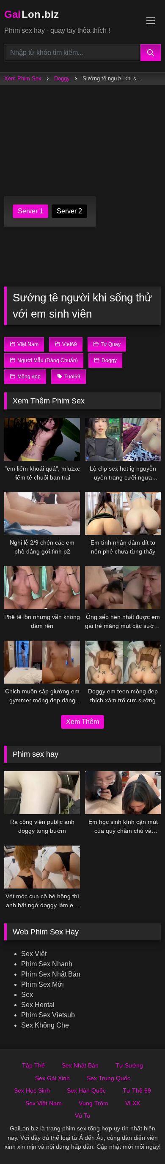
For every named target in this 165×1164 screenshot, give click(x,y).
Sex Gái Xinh (52, 1078)
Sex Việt (34, 953)
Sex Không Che (45, 1025)
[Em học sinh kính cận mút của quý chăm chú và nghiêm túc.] (123, 792)
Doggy (62, 78)
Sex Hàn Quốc (86, 1090)
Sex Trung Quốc (108, 1078)
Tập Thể (33, 1065)
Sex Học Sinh (32, 1090)
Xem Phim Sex (22, 78)
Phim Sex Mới (42, 984)
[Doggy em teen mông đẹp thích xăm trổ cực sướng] (123, 662)
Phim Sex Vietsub (48, 1015)
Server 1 (30, 211)
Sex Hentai (38, 1004)
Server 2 (69, 211)
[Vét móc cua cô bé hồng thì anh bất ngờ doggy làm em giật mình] (42, 867)
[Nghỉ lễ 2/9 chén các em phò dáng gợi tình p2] (42, 513)
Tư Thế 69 (137, 1090)
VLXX (132, 1103)
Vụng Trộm (93, 1103)
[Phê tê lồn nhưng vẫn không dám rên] (42, 587)
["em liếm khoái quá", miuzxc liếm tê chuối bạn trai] (42, 439)
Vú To (82, 1115)
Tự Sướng (129, 1065)
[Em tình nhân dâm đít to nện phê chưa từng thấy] (123, 513)
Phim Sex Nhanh (46, 964)
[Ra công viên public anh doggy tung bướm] (42, 792)
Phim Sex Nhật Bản (50, 974)
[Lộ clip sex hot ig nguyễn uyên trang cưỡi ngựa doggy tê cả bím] (123, 439)
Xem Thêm (82, 721)
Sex (27, 994)
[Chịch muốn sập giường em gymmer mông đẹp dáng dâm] (42, 662)
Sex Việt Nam (43, 1103)
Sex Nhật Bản (80, 1065)
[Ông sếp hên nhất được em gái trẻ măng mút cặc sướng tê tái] (123, 587)
